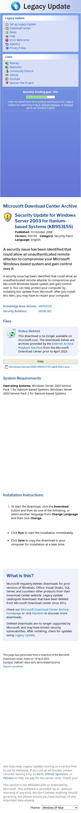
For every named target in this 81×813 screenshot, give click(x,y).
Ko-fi (37, 105)
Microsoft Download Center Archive (40, 206)
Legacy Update (25, 635)
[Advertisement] (40, 154)
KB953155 (45, 306)
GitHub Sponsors (50, 105)
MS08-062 (45, 311)
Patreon (68, 105)
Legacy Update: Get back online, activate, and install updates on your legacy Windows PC (40, 6)
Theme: (35, 807)
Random (38, 613)
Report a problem (13, 666)
